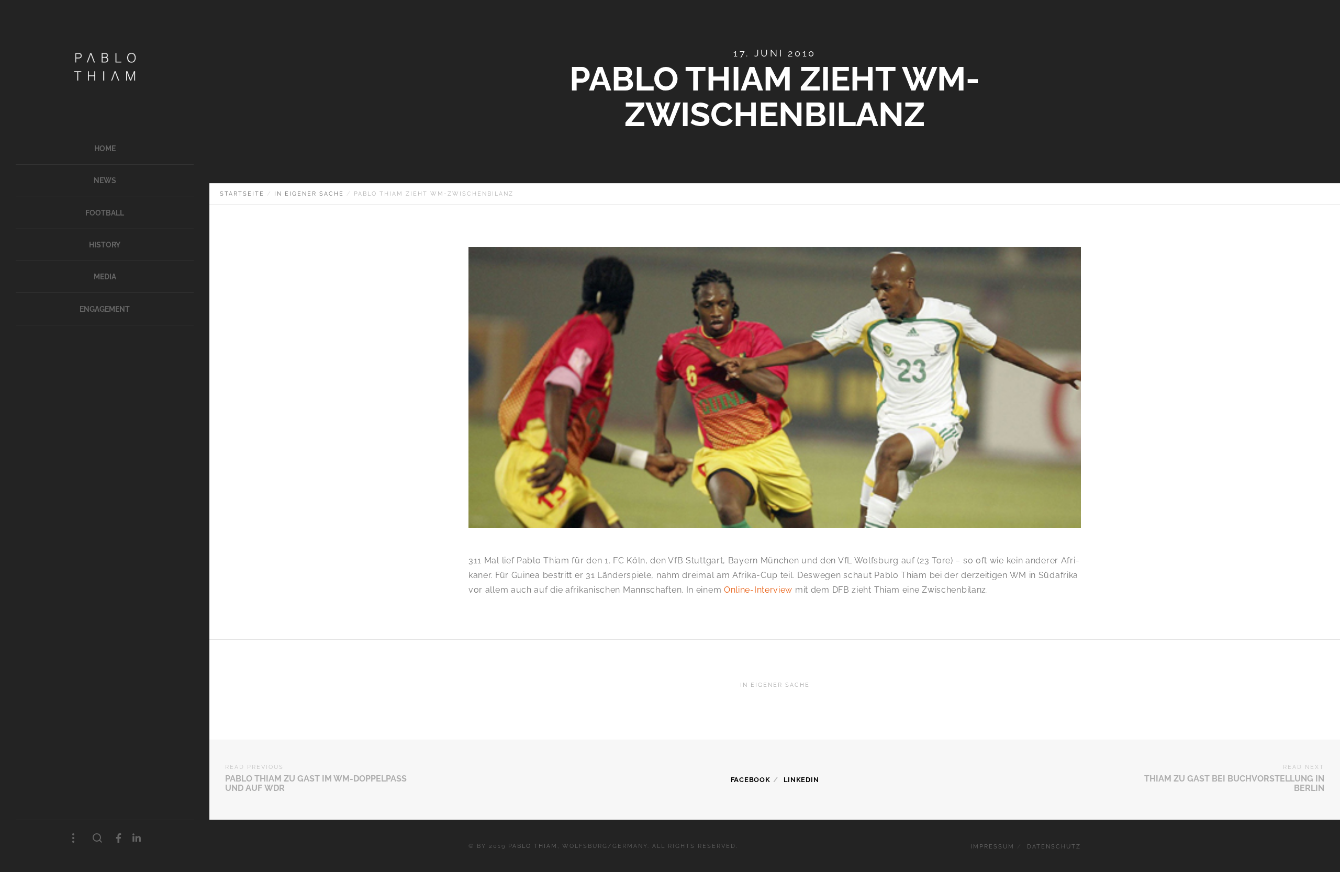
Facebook (750, 780)
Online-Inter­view (758, 590)
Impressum (992, 846)
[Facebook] (118, 838)
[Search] (97, 838)
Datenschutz (1054, 846)
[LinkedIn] (137, 838)
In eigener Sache (775, 685)
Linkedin (801, 780)
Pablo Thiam (532, 846)
